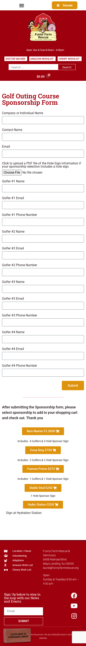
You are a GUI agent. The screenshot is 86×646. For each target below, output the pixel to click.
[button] (21, 5)
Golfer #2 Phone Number (19, 265)
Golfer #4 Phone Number (19, 365)
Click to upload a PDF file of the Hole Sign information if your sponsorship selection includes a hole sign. (41, 165)
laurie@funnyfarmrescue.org (61, 567)
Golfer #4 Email (13, 349)
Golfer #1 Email (13, 198)
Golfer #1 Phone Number (19, 215)
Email (6, 146)
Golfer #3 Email (13, 298)
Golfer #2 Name (13, 231)
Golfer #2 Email (13, 248)
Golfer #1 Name (13, 181)
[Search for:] (33, 67)
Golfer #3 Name (13, 282)
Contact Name (12, 130)
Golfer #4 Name (13, 332)
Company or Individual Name (22, 113)
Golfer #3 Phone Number (19, 315)
